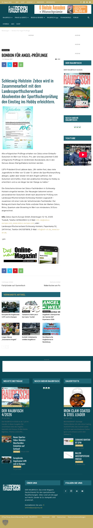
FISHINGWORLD (65, 17)
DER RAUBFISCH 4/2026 (73, 70)
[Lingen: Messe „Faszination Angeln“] (10, 329)
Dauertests (67, 406)
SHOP (22, 2)
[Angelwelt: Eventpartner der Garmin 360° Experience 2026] (51, 306)
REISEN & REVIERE (37, 17)
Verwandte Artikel (14, 294)
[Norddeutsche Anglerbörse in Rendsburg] (51, 329)
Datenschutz (61, 517)
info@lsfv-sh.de (44, 229)
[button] (88, 17)
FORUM (75, 17)
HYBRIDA (6, 24)
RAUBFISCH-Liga (52, 17)
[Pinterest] (15, 64)
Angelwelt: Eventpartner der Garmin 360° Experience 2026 (51, 317)
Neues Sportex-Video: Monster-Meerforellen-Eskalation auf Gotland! (19, 442)
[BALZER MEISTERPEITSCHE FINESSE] (68, 455)
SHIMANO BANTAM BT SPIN (82, 441)
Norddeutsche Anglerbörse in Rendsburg (48, 339)
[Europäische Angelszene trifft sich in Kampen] (10, 306)
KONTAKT (30, 2)
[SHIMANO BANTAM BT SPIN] (68, 441)
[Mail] (87, 2)
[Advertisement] (46, 42)
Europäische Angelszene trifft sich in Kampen (20, 460)
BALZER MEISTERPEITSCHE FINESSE (82, 455)
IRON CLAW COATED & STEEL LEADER (77, 412)
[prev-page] (3, 346)
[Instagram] (84, 2)
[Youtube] (90, 2)
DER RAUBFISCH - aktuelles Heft (11, 406)
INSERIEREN (40, 2)
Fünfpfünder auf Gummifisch (13, 285)
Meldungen (5, 31)
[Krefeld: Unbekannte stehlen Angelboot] (31, 329)
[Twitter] (9, 64)
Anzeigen (16, 451)
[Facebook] (81, 2)
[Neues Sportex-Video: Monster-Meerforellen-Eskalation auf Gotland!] (6, 439)
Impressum (46, 517)
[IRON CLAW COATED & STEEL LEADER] (77, 397)
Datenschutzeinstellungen (76, 517)
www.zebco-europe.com (23, 223)
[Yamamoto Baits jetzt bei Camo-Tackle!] (31, 306)
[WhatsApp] (20, 64)
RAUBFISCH (7, 17)
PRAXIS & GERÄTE (21, 17)
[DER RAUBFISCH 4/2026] (77, 90)
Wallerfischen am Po (52, 285)
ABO (17, 2)
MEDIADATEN (50, 2)
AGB (53, 517)
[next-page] (7, 346)
